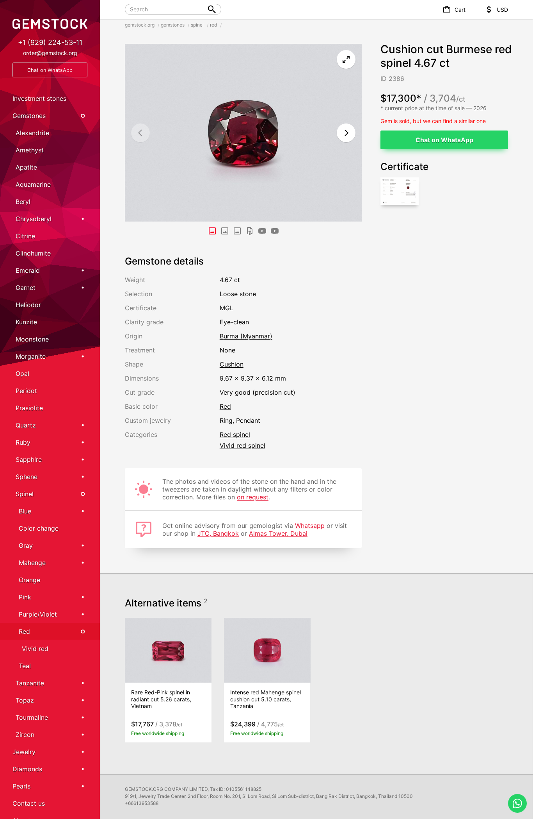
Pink (25, 597)
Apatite (26, 167)
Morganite (31, 356)
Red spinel (235, 434)
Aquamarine (33, 184)
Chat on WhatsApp (444, 140)
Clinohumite (33, 253)
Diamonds (27, 769)
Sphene (26, 477)
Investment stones (39, 98)
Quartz (26, 425)
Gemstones (29, 116)
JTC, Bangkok (218, 533)
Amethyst (30, 150)
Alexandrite (32, 133)
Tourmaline (32, 717)
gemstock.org (140, 25)
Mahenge (32, 563)
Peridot (26, 391)
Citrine (25, 236)
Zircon (25, 735)
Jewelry (24, 752)
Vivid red (35, 649)
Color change (39, 528)
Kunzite (26, 322)
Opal (22, 373)
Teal (25, 666)
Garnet (26, 287)
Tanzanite (30, 683)
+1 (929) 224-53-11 (50, 42)
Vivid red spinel (242, 445)
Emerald (28, 270)
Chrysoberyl (34, 219)
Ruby (23, 442)
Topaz (25, 700)
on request (252, 497)
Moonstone (32, 339)
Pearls (21, 786)
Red (24, 631)
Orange (29, 580)
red (213, 25)
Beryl (23, 202)
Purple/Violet (38, 614)
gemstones (173, 25)
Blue (25, 511)
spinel (197, 25)
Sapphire (29, 459)
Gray (26, 545)
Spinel (25, 494)
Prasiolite (29, 408)
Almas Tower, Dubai (278, 533)
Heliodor (28, 305)
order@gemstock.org (50, 53)
